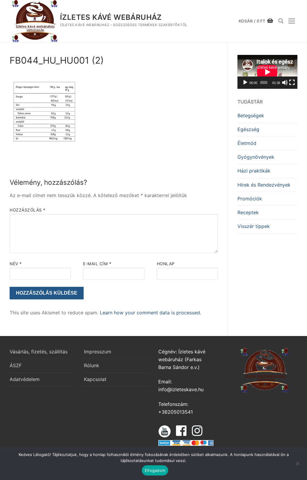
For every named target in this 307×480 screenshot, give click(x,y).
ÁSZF (16, 365)
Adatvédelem (25, 379)
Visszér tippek (253, 226)
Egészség (248, 129)
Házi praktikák (253, 171)
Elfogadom (155, 470)
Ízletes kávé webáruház (111, 17)
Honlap (166, 263)
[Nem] (297, 465)
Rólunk (91, 365)
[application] (267, 72)
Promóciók (249, 199)
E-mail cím (97, 263)
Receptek (248, 212)
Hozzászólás (28, 210)
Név (16, 263)
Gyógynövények (255, 157)
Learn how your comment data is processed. (150, 313)
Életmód (246, 143)
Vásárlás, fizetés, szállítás (38, 352)
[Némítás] (285, 83)
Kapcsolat (95, 379)
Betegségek (250, 115)
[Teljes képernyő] (292, 83)
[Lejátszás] (245, 83)
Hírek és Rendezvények (264, 185)
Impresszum (97, 352)
